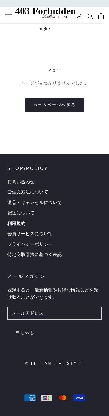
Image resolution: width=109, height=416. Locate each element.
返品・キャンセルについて (34, 202)
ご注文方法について (27, 191)
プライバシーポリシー (30, 244)
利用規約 (16, 223)
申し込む (25, 332)
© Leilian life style (54, 363)
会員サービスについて (30, 233)
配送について (21, 212)
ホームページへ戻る (54, 104)
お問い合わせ (21, 181)
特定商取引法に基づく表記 (34, 254)
